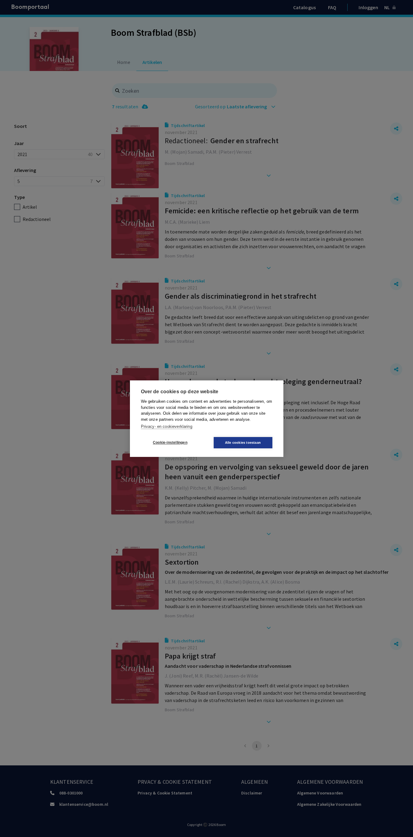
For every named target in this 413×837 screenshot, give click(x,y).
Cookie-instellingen (170, 442)
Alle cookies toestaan (243, 442)
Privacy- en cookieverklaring (166, 426)
